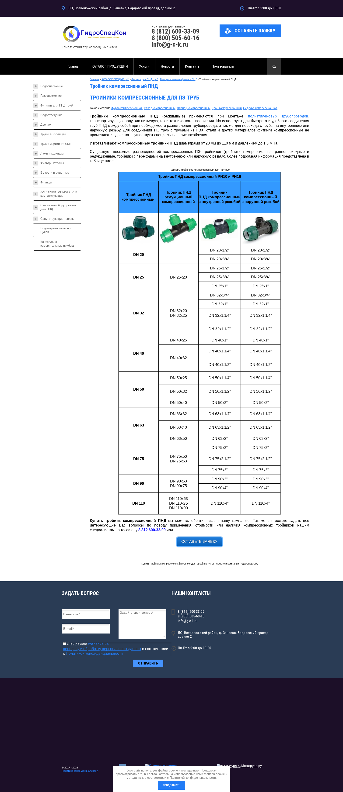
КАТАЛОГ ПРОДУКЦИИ (110, 66)
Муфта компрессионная (127, 108)
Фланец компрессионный (193, 108)
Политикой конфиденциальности (94, 653)
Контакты (192, 66)
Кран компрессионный (227, 108)
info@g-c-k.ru (170, 44)
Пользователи (223, 66)
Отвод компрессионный (159, 108)
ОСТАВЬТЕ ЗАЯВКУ (254, 31)
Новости (167, 66)
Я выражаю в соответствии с (115, 648)
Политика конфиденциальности (80, 770)
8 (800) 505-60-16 (175, 38)
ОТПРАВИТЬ (148, 663)
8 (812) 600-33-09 (175, 31)
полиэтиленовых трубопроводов (278, 116)
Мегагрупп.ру (251, 766)
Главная (73, 66)
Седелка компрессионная (260, 108)
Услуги (144, 66)
